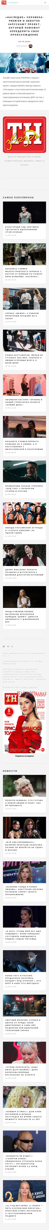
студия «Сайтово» (29, 687)
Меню (45, 2)
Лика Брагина (22, 46)
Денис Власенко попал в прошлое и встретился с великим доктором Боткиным (24, 572)
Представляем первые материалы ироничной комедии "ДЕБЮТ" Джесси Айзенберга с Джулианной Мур (22, 617)
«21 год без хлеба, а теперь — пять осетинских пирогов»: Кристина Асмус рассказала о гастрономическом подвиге (24, 1211)
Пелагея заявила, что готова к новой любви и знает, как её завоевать (24, 802)
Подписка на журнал (24, 756)
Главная (13, 2)
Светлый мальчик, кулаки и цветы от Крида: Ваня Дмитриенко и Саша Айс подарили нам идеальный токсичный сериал (23, 1025)
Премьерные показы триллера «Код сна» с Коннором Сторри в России (24, 488)
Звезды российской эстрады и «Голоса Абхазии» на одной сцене (24, 530)
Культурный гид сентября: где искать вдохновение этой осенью (22, 229)
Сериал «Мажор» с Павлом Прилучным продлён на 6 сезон (22, 315)
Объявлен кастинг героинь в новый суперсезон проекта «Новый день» (24, 402)
